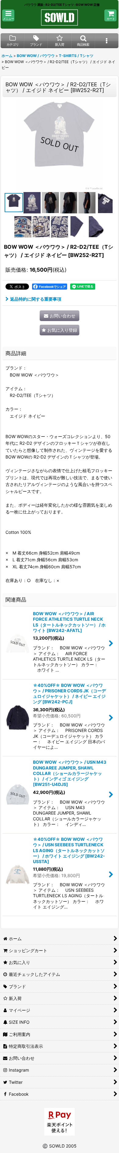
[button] (8, 15)
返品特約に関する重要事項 (35, 299)
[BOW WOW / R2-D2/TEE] (59, 144)
